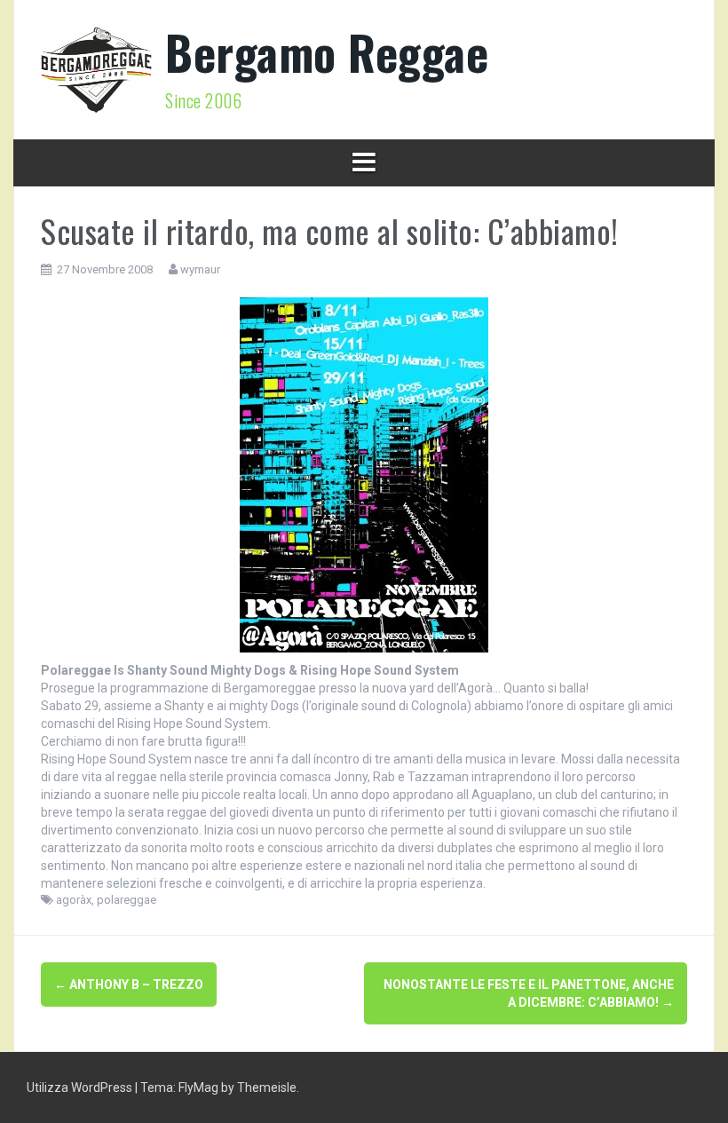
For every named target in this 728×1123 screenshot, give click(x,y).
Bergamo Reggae (326, 52)
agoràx (73, 899)
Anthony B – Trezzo (128, 984)
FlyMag (198, 1087)
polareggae (126, 899)
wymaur (200, 269)
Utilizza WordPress (81, 1087)
